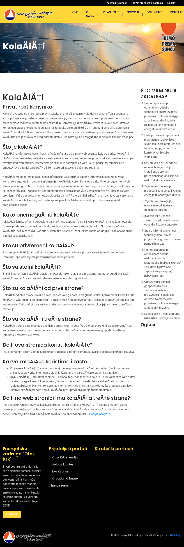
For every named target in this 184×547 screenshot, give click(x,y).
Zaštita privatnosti (117, 2)
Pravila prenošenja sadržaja (147, 2)
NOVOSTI (133, 12)
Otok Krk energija (65, 457)
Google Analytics (100, 414)
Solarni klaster (62, 464)
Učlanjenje (110, 12)
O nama (90, 14)
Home (74, 12)
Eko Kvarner (61, 471)
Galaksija (176, 535)
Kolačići (171, 2)
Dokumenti (154, 12)
